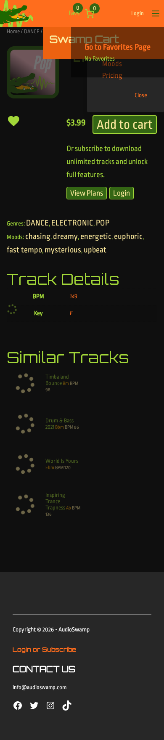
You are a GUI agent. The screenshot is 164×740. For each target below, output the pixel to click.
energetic (95, 236)
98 (47, 390)
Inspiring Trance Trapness (55, 501)
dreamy (65, 236)
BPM (74, 383)
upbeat (95, 250)
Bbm (59, 427)
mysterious (63, 250)
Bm (66, 383)
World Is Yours (61, 461)
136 (48, 514)
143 (73, 296)
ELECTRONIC (72, 223)
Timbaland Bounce (57, 380)
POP (102, 223)
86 (76, 427)
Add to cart (125, 124)
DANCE (32, 31)
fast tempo (24, 250)
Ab (68, 508)
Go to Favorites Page (118, 47)
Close (141, 95)
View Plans (86, 193)
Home (13, 31)
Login (137, 13)
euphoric (128, 236)
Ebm (49, 467)
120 (67, 467)
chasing (37, 236)
